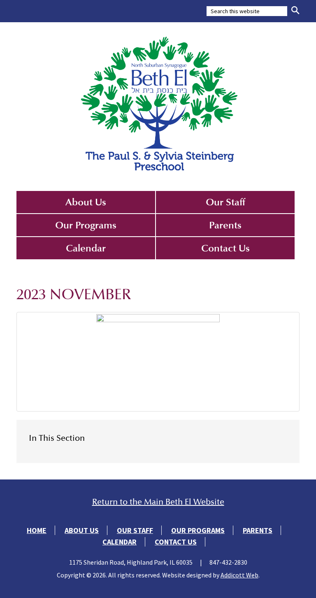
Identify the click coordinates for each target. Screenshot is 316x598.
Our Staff (225, 202)
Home (36, 530)
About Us (85, 202)
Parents (225, 225)
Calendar (86, 248)
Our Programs (85, 225)
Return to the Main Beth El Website (158, 502)
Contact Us (225, 248)
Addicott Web (239, 575)
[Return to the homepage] (157, 102)
